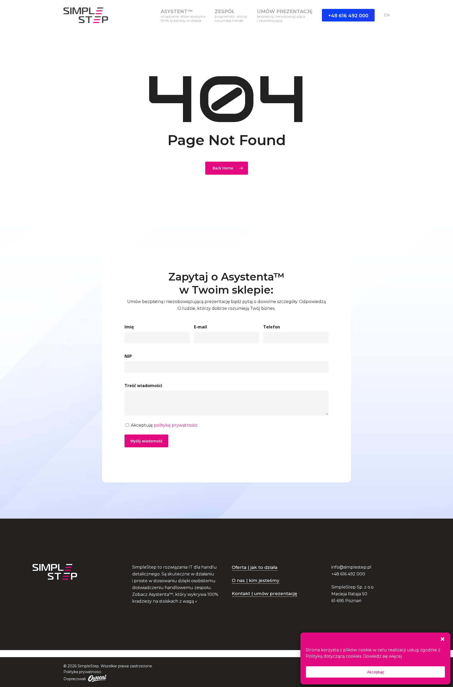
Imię (129, 327)
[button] (442, 639)
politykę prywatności (175, 425)
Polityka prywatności (82, 671)
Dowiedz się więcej (382, 656)
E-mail (200, 327)
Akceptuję (375, 672)
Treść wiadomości (143, 385)
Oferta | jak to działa (254, 567)
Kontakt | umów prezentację (264, 593)
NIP (128, 356)
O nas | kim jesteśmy (255, 580)
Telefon (271, 327)
